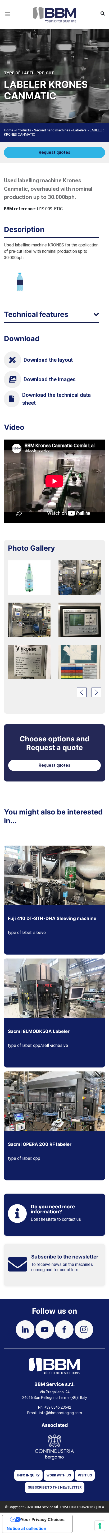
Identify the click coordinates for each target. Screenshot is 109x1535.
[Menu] (8, 20)
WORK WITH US (59, 1475)
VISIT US (85, 1475)
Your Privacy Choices (43, 1519)
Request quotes (54, 152)
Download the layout (48, 360)
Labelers (80, 130)
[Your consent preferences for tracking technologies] (100, 1526)
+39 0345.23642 (57, 1407)
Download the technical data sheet (56, 399)
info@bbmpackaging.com (60, 1413)
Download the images (50, 379)
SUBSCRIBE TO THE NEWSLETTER (54, 1487)
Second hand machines (52, 130)
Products (23, 130)
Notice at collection (26, 1528)
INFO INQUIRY (28, 1475)
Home (8, 130)
